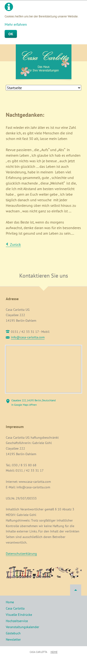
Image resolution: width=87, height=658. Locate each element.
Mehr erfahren (16, 24)
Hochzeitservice (17, 621)
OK (10, 34)
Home (10, 602)
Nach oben (75, 590)
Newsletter (13, 639)
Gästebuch (13, 633)
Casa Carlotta (15, 608)
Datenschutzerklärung (21, 553)
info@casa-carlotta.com (28, 337)
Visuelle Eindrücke (19, 615)
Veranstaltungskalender (22, 627)
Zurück (15, 244)
